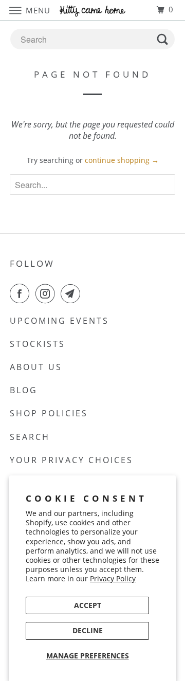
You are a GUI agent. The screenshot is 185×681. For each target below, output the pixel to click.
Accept (87, 605)
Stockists (37, 343)
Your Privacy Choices (71, 460)
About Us (36, 367)
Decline (87, 630)
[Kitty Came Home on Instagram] (47, 293)
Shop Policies (49, 413)
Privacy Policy (113, 578)
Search (30, 437)
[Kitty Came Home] (92, 10)
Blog (24, 390)
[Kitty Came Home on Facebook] (21, 293)
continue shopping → (122, 160)
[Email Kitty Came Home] (72, 293)
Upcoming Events (59, 320)
